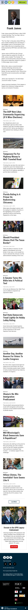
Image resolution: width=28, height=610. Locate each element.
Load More (14, 502)
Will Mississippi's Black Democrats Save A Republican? (13, 435)
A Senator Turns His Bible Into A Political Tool (12, 281)
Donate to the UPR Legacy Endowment (14, 528)
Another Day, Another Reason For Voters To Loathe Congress (13, 356)
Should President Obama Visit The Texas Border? (13, 240)
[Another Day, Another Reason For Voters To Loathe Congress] (13, 342)
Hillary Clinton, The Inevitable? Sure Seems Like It (14, 477)
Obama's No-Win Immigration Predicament (10, 397)
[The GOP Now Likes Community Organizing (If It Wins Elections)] (13, 100)
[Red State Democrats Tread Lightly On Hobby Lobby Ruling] (13, 303)
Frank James (6, 120)
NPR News (5, 109)
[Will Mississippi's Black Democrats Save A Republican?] (13, 421)
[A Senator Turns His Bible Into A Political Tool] (13, 266)
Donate (23, 2)
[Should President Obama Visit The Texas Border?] (13, 226)
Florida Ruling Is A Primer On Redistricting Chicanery (11, 198)
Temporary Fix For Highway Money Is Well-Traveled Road (12, 157)
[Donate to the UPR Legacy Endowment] (14, 515)
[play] (2, 608)
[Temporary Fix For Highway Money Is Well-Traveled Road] (13, 142)
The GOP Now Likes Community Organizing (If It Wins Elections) (13, 114)
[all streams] (26, 608)
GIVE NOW (14, 546)
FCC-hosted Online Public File (10, 570)
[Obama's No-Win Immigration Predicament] (13, 383)
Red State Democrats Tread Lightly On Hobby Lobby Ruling (14, 318)
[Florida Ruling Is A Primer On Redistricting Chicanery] (13, 183)
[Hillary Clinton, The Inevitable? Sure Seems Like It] (13, 463)
